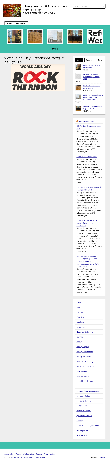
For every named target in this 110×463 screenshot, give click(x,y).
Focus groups (81, 327)
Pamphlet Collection (84, 381)
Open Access (81, 371)
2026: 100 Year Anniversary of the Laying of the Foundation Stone (93, 97)
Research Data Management (87, 391)
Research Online (83, 396)
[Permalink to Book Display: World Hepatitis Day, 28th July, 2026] (78, 76)
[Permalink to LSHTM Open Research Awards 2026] (78, 87)
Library (79, 342)
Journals (79, 337)
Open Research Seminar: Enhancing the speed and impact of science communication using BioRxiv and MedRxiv (88, 261)
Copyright (80, 317)
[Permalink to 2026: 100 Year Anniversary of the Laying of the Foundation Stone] (78, 97)
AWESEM (101, 457)
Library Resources (83, 356)
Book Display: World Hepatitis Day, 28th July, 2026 (91, 76)
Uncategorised (82, 430)
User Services (81, 435)
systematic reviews (84, 415)
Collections (80, 312)
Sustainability (81, 406)
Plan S (78, 386)
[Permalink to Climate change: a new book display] (78, 67)
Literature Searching (84, 361)
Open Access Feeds (86, 121)
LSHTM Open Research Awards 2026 (88, 127)
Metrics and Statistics (85, 366)
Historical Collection (84, 332)
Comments (90, 60)
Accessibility (9, 454)
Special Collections (84, 401)
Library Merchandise (84, 351)
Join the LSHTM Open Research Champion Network (88, 188)
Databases (80, 322)
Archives (79, 302)
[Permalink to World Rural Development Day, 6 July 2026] (78, 108)
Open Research (82, 376)
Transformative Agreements (87, 425)
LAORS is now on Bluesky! (86, 156)
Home (9, 23)
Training (79, 420)
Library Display (82, 347)
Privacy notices (49, 454)
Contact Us (21, 23)
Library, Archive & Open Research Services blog (46, 8)
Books (78, 307)
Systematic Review (83, 411)
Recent (79, 60)
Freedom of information (25, 454)
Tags (100, 60)
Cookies (39, 454)
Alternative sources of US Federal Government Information (86, 223)
